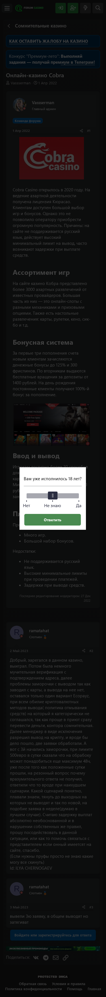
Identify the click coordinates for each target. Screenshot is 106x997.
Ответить (52, 519)
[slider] (52, 495)
